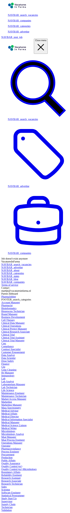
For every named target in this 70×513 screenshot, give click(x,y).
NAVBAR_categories (19, 26)
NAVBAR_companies (19, 20)
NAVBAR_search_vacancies (23, 15)
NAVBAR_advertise (18, 31)
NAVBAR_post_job (11, 37)
